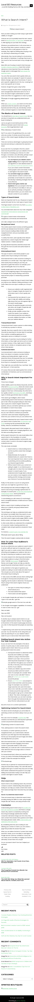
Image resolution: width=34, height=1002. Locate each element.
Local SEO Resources (11, 4)
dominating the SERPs (19, 393)
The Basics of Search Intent (13, 113)
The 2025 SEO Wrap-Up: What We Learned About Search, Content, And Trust (15, 879)
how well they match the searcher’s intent (20, 166)
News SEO (4, 877)
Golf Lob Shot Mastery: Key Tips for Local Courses (16, 936)
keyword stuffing (13, 387)
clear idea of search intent (20, 116)
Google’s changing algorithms (9, 67)
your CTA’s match (17, 681)
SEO (2, 16)
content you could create (21, 677)
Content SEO (5, 859)
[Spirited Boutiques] (9, 988)
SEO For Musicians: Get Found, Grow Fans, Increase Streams (15, 861)
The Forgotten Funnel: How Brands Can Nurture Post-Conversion (14, 870)
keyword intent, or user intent (15, 40)
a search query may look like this (18, 532)
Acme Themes (21, 1001)
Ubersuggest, (14, 561)
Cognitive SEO (22, 718)
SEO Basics (15, 859)
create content (11, 104)
